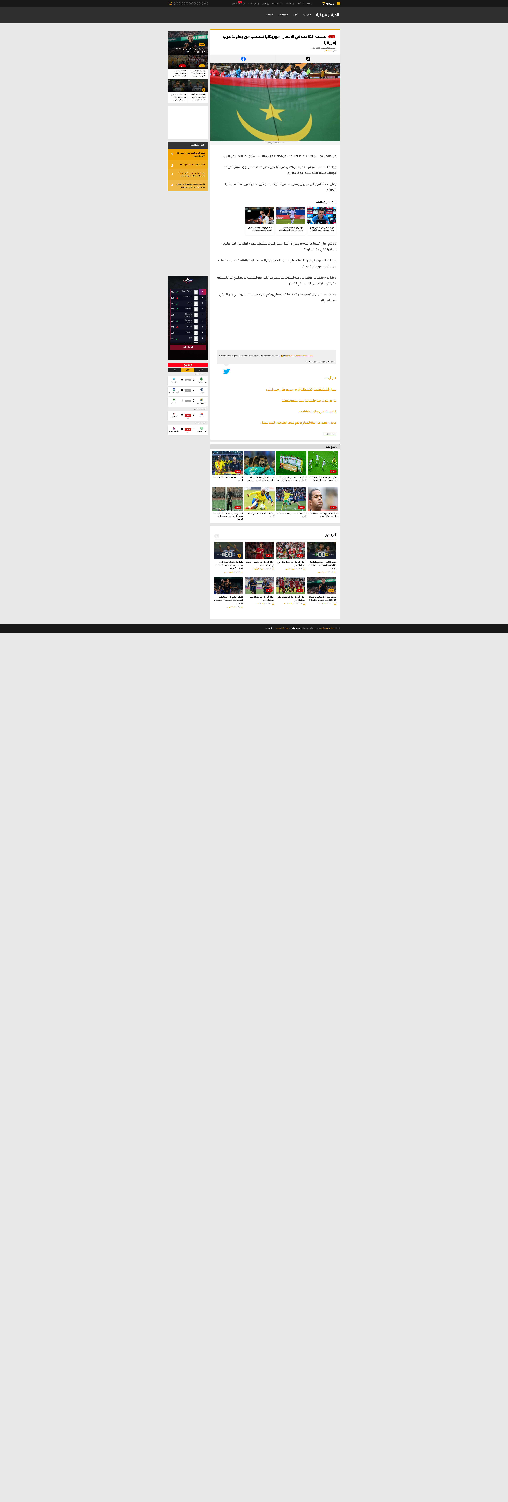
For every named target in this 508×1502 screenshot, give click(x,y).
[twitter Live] (186, 3)
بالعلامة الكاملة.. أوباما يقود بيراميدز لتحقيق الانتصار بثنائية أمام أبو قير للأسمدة (229, 565)
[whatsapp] (206, 3)
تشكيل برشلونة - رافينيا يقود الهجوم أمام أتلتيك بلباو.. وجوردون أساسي (228, 600)
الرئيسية (307, 14)
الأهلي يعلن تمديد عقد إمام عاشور (188, 165)
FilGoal (328, 51)
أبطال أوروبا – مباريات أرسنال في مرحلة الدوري (291, 563)
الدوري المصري (237, 3)
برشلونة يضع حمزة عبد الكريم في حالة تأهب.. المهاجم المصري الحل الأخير (188, 174)
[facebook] (175, 3)
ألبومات (269, 14)
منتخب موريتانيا (329, 434)
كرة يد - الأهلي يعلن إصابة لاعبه (317, 411)
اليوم (188, 370)
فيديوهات (276, 3)
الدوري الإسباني (201, 409)
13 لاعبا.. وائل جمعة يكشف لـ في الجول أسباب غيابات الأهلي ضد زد (179, 74)
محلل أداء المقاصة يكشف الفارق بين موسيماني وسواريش (301, 389)
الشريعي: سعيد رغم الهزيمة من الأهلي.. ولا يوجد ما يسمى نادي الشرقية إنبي (188, 185)
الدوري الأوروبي (202, 423)
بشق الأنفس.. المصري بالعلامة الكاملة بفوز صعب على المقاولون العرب (322, 565)
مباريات (288, 3)
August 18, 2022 (328, 362)
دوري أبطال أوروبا (290, 569)
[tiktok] (201, 3)
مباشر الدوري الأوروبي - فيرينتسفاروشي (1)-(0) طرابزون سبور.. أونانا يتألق (198, 74)
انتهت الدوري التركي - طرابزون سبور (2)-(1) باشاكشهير (188, 154)
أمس (201, 370)
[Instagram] (191, 3)
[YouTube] (196, 3)
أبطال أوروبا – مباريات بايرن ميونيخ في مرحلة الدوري (260, 563)
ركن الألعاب (252, 3)
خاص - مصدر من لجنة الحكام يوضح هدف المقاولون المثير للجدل (298, 422)
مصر (308, 3)
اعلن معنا (268, 628)
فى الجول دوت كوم (327, 628)
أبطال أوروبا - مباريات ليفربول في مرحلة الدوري (291, 598)
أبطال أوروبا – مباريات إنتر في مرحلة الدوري (262, 598)
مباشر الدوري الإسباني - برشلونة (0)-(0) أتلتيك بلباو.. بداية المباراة (322, 598)
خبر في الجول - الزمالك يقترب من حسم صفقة (309, 400)
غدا (175, 370)
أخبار (299, 3)
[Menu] (337, 3)
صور (264, 3)
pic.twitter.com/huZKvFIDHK (299, 356)
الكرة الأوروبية (322, 603)
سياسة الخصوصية (281, 628)
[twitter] (180, 3)
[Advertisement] (314, 327)
